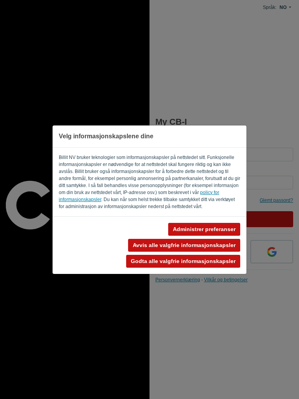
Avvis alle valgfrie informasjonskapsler (184, 245)
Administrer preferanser (204, 229)
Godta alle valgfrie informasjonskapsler (183, 261)
